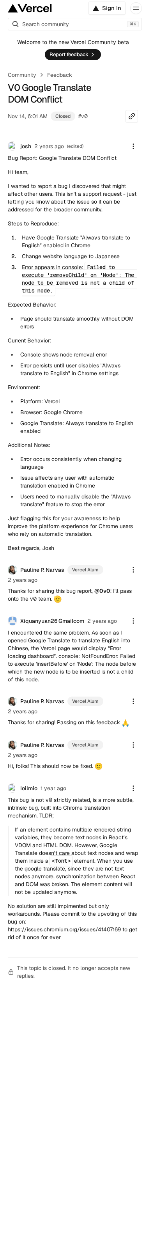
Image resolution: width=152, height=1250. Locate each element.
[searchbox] (75, 24)
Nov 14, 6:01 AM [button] (28, 116)
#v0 (83, 116)
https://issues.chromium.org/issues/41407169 (64, 929)
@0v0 (102, 590)
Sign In (111, 8)
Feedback (59, 74)
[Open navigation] (136, 8)
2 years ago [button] (49, 146)
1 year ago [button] (53, 788)
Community (22, 74)
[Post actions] (133, 146)
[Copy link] (131, 116)
